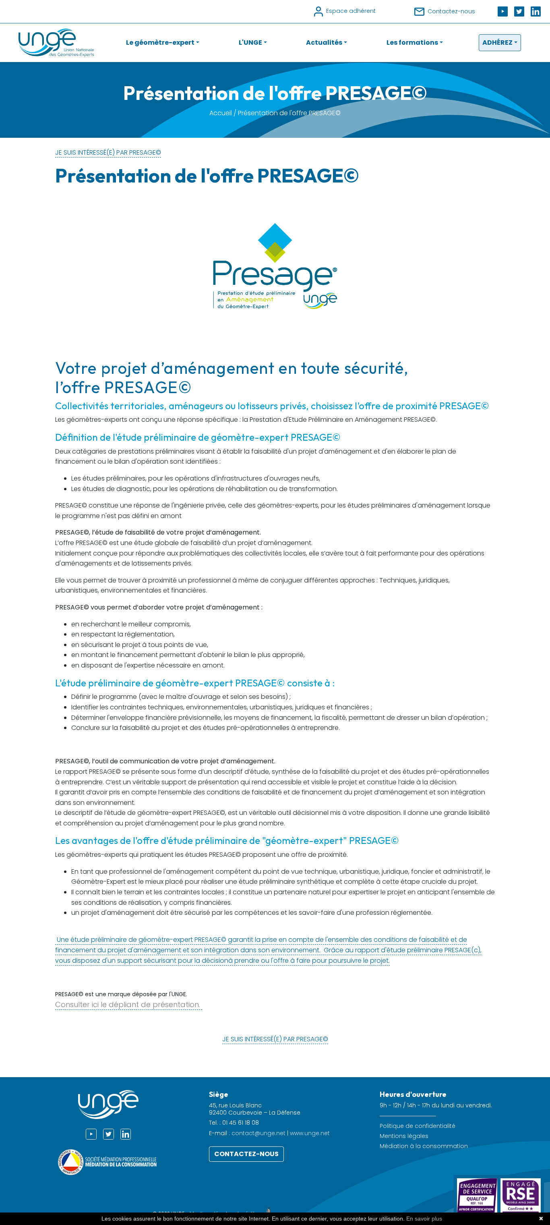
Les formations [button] (412, 42)
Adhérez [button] (497, 42)
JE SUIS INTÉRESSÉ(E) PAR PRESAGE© (108, 152)
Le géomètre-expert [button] (160, 42)
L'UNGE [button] (250, 42)
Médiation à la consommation (424, 1146)
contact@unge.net (258, 1133)
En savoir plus (424, 1218)
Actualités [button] (324, 42)
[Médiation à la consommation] (108, 1162)
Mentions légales (404, 1136)
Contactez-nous (246, 1154)
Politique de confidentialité (417, 1126)
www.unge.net (310, 1133)
